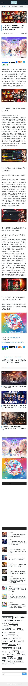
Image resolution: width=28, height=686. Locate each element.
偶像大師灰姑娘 (12, 644)
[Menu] (2, 2)
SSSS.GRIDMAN (6, 638)
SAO (17, 635)
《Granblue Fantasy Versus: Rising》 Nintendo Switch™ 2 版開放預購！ (17, 558)
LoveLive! (11, 635)
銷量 (8, 661)
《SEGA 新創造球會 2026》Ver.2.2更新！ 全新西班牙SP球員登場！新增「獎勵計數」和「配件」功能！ (14, 407)
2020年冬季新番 (5, 625)
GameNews (5, 33)
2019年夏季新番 (18, 620)
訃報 (15, 658)
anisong (14, 629)
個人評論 (4, 644)
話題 (20, 657)
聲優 (4, 658)
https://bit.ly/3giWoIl (14, 337)
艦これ (10, 658)
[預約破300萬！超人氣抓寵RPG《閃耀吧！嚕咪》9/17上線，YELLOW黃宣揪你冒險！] (4, 596)
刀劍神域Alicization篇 (7, 648)
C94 (19, 629)
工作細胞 (7, 654)
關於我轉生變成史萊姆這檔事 (17, 661)
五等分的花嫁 (5, 641)
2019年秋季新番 (15, 623)
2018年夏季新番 (6, 617)
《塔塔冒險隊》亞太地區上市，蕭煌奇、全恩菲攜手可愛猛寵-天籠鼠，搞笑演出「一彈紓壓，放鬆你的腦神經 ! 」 (17, 606)
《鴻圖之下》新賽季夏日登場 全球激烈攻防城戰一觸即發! (7, 361)
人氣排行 (13, 641)
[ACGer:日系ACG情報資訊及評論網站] (14, 2)
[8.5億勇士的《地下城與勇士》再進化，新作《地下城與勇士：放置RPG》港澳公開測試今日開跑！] (4, 588)
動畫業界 (4, 652)
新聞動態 (22, 33)
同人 (10, 651)
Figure (4, 635)
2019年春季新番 (6, 623)
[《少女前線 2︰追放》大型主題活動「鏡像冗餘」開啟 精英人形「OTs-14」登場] (4, 571)
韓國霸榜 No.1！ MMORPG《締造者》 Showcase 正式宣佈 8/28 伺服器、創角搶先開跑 (14, 428)
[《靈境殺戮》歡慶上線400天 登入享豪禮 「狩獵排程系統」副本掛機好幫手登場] (14, 17)
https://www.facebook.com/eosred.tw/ (12, 342)
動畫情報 (17, 648)
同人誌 (16, 652)
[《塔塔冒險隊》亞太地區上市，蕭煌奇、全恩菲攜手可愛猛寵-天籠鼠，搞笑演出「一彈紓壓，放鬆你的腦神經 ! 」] (4, 604)
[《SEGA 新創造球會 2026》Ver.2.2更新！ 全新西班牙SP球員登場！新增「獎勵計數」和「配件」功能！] (14, 397)
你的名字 (20, 641)
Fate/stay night (12, 632)
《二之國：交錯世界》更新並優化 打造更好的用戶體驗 (20, 361)
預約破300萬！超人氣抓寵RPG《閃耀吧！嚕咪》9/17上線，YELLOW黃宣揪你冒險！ (17, 598)
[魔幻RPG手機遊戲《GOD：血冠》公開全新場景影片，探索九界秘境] (14, 378)
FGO (18, 632)
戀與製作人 (13, 654)
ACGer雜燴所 (14, 626)
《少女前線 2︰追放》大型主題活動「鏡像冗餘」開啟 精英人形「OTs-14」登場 (17, 572)
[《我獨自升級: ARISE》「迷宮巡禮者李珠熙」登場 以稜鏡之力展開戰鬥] (4, 564)
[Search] (26, 2)
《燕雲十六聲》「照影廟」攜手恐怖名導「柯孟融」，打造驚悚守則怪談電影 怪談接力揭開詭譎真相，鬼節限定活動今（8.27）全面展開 (17, 581)
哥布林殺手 (22, 652)
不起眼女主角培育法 (16, 638)
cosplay (4, 632)
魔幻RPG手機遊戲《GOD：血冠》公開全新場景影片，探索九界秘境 (17, 535)
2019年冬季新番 (7, 620)
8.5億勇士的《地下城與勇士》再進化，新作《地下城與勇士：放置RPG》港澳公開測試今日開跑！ (17, 590)
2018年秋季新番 (19, 617)
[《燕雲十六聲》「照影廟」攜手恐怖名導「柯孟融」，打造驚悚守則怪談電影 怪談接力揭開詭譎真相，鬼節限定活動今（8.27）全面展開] (4, 578)
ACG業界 (6, 629)
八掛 (19, 644)
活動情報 (23, 654)
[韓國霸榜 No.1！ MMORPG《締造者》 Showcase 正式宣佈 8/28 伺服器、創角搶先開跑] (14, 418)
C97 (22, 629)
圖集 (3, 654)
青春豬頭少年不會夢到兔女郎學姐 (8, 663)
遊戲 (26, 33)
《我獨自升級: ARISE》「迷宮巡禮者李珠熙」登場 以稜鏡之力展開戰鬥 (17, 565)
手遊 (18, 654)
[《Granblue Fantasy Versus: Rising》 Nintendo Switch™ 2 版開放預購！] (4, 557)
